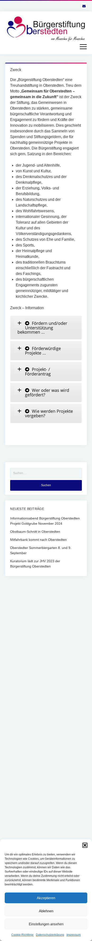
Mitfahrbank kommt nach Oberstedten (38, 540)
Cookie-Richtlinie (22, 934)
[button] (85, 845)
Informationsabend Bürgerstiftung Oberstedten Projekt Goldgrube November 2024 (45, 520)
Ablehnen (46, 911)
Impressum (74, 934)
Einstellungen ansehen (46, 924)
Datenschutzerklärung (50, 934)
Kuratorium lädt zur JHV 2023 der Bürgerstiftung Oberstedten (35, 563)
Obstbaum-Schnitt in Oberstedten (35, 531)
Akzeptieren (46, 898)
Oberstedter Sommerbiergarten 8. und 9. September (40, 550)
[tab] (45, 327)
